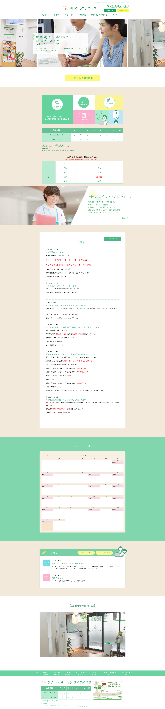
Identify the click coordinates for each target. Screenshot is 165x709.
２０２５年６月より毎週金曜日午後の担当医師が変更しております (74, 327)
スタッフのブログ (104, 553)
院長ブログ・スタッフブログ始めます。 (69, 563)
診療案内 (124, 218)
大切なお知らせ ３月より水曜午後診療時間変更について (71, 354)
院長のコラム (57, 578)
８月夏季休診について (55, 252)
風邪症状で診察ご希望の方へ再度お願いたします (67, 305)
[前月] (47, 455)
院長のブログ (86, 553)
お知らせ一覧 (112, 239)
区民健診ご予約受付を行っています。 (62, 286)
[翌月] (117, 455)
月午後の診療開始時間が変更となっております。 (67, 400)
